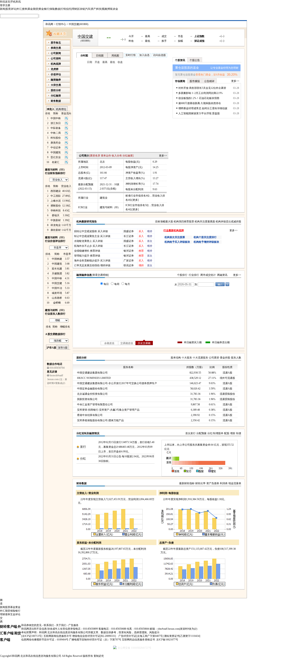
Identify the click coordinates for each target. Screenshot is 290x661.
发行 (83, 446)
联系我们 (49, 625)
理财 (74, 8)
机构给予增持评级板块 (206, 241)
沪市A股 (51, 347)
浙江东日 (56, 123)
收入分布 (117, 155)
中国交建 (57, 283)
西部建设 (56, 191)
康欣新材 (56, 230)
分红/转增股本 (215, 433)
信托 (68, 8)
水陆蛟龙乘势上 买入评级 (88, 241)
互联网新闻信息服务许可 (58, 636)
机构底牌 (56, 63)
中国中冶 (57, 288)
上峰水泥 (56, 200)
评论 (13, 8)
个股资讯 (180, 60)
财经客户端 (8, 626)
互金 (12, 614)
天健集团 (57, 273)
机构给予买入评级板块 (177, 241)
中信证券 (56, 147)
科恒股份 (56, 137)
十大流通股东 (200, 357)
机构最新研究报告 (86, 221)
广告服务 (73, 625)
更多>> (163, 155)
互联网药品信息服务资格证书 (138, 639)
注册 (7, 5)
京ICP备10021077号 (167, 639)
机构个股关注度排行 (205, 237)
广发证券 (129, 260)
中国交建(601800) (78, 24)
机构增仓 (61, 109)
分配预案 (201, 433)
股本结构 (176, 357)
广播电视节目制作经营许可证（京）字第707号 (95, 639)
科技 (98, 8)
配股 (226, 433)
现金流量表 (234, 483)
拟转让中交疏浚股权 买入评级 (91, 231)
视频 (104, 8)
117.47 (103, 178)
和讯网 (49, 24)
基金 (30, 8)
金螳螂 (57, 302)
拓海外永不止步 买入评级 (88, 245)
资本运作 (106, 155)
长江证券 (129, 236)
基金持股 (225, 357)
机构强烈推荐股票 (184, 221)
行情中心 (61, 24)
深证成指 (199, 40)
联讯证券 (129, 265)
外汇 (19, 8)
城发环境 (57, 292)
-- (109, 36)
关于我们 (61, 625)
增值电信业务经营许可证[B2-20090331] (94, 636)
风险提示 (154, 632)
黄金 (41, 8)
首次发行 (190, 433)
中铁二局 (56, 132)
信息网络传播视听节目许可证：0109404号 (44, 639)
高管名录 (95, 155)
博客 (110, 8)
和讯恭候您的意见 (31, 625)
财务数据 (81, 483)
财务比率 (200, 483)
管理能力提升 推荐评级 (87, 255)
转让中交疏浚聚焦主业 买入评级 (92, 236)
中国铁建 (57, 258)
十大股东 (187, 357)
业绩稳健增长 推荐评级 (87, 250)
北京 (102, 161)
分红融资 (127, 155)
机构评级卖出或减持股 (228, 221)
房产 (93, 8)
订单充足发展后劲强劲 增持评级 (92, 265)
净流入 (50, 109)
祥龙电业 (56, 225)
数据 (57, 8)
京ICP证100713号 (31, 636)
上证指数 (199, 36)
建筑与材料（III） (110, 207)
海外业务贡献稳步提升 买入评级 (92, 260)
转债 (238, 433)
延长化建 (57, 268)
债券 (24, 8)
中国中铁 (56, 118)
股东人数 (236, 357)
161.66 (103, 172)
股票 (8, 8)
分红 (83, 458)
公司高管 (214, 357)
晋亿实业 (56, 157)
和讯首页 (5, 1)
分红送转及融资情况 (87, 433)
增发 (232, 433)
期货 (35, 8)
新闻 (2, 8)
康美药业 (56, 142)
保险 (52, 8)
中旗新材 (56, 220)
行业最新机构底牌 (173, 230)
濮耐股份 (56, 205)
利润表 (224, 483)
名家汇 (55, 162)
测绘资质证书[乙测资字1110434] (182, 636)
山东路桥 (57, 297)
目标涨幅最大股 (164, 221)
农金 (115, 8)
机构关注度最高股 (205, 221)
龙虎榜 (54, 69)
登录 (2, 5)
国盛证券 (129, 231)
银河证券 (129, 250)
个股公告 (195, 60)
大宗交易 (56, 85)
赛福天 (55, 215)
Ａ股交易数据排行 (55, 334)
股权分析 (81, 357)
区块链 (81, 8)
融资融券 (56, 79)
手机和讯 (16, 1)
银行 (46, 8)
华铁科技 (56, 210)
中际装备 (56, 128)
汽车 (87, 8)
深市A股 (63, 347)
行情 (63, 8)
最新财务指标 (186, 483)
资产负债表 (212, 483)
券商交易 (56, 47)
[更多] (135, 199)
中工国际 (56, 195)
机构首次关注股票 (175, 237)
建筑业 (103, 197)
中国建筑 (56, 152)
